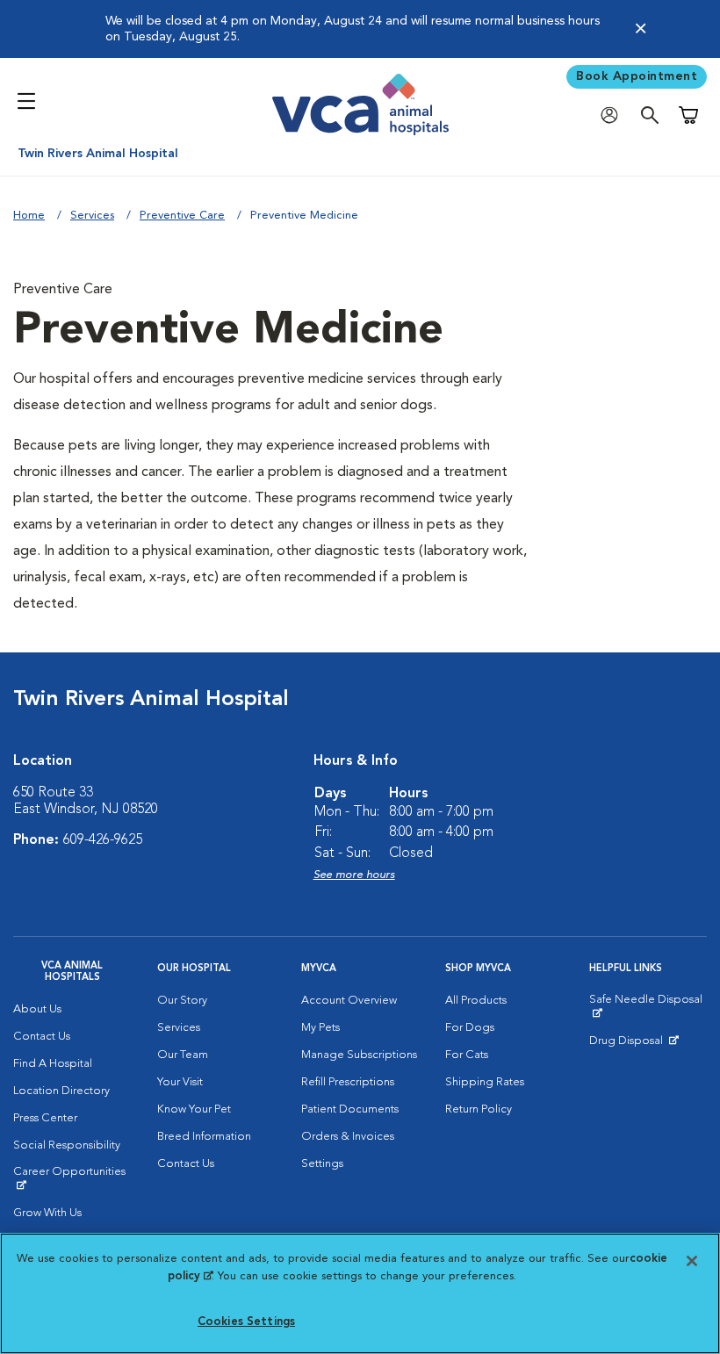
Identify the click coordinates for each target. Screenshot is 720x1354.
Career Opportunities (72, 1178)
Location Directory (61, 1091)
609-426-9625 (102, 840)
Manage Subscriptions (359, 1055)
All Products (476, 1000)
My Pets (320, 1028)
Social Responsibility (66, 1145)
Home (29, 215)
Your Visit (180, 1082)
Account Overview (349, 1000)
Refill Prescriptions (347, 1082)
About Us (37, 1009)
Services (92, 215)
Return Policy (478, 1109)
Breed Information (204, 1136)
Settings (322, 1164)
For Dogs (469, 1028)
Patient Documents (350, 1109)
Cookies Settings (246, 1322)
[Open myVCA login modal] (614, 115)
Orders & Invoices (347, 1136)
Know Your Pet (194, 1109)
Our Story (182, 1000)
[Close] (640, 29)
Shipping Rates (484, 1082)
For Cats (466, 1055)
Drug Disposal (633, 1045)
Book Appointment (636, 76)
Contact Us (41, 1036)
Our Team (182, 1055)
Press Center (45, 1118)
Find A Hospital (52, 1064)
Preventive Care (182, 215)
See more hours (354, 875)
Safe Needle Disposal (648, 1006)
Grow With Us (47, 1213)
